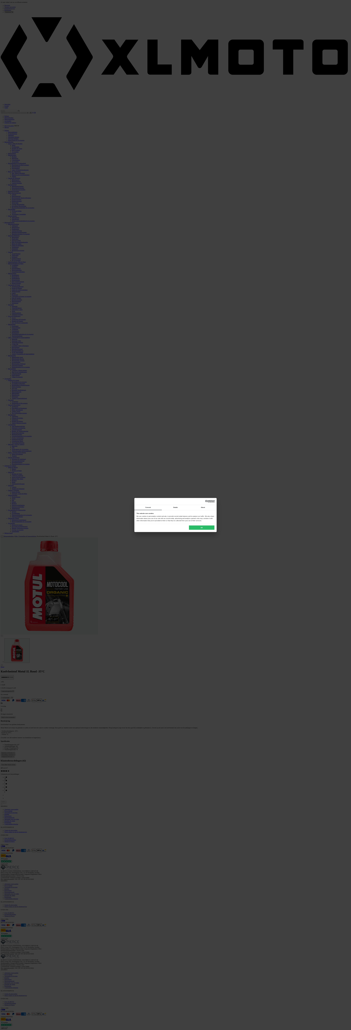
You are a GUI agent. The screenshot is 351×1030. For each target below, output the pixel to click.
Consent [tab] (148, 507)
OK (202, 527)
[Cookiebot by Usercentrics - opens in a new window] (207, 501)
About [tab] (203, 507)
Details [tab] (175, 507)
